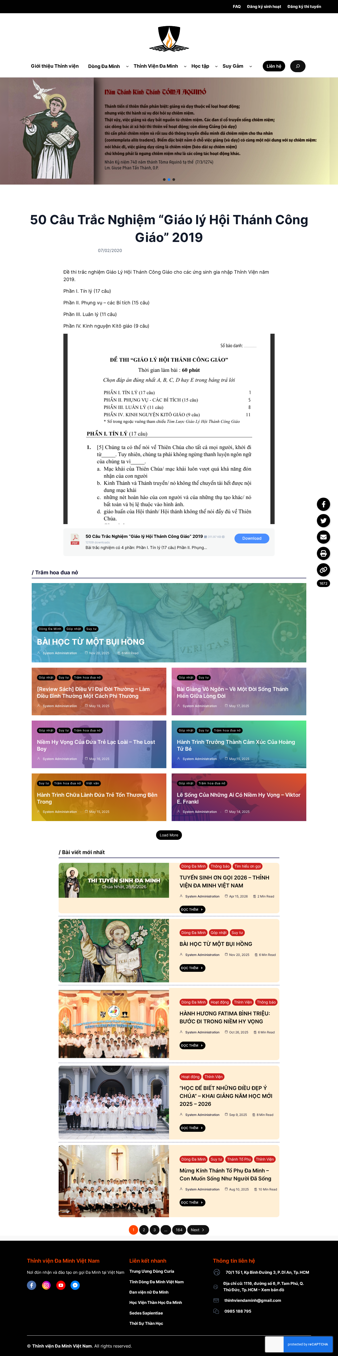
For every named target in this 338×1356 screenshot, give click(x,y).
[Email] (323, 537)
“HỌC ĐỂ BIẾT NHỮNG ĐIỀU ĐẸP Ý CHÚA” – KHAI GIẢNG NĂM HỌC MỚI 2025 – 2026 (226, 1096)
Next (195, 1229)
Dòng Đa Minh (50, 629)
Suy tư (91, 629)
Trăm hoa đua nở (87, 677)
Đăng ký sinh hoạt (264, 6)
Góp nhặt (74, 629)
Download (251, 538)
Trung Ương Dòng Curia (151, 1271)
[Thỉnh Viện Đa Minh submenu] (185, 66)
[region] (169, 131)
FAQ (237, 6)
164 (179, 1229)
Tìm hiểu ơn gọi (247, 866)
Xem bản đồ (272, 1289)
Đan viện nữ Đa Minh (148, 1292)
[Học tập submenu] (216, 66)
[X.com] (323, 520)
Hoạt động (220, 1002)
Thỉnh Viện (243, 1002)
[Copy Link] (323, 569)
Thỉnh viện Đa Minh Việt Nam (62, 1346)
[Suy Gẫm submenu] (250, 66)
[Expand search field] (298, 66)
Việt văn (92, 783)
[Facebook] (323, 504)
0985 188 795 (237, 1311)
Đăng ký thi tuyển (304, 6)
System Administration (60, 653)
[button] (164, 179)
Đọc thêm (189, 909)
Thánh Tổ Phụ (239, 1159)
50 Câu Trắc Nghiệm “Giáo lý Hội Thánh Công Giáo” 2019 (144, 536)
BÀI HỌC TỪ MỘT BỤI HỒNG (91, 642)
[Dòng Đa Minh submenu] (127, 66)
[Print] (323, 553)
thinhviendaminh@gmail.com (252, 1300)
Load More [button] (169, 835)
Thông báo (220, 866)
